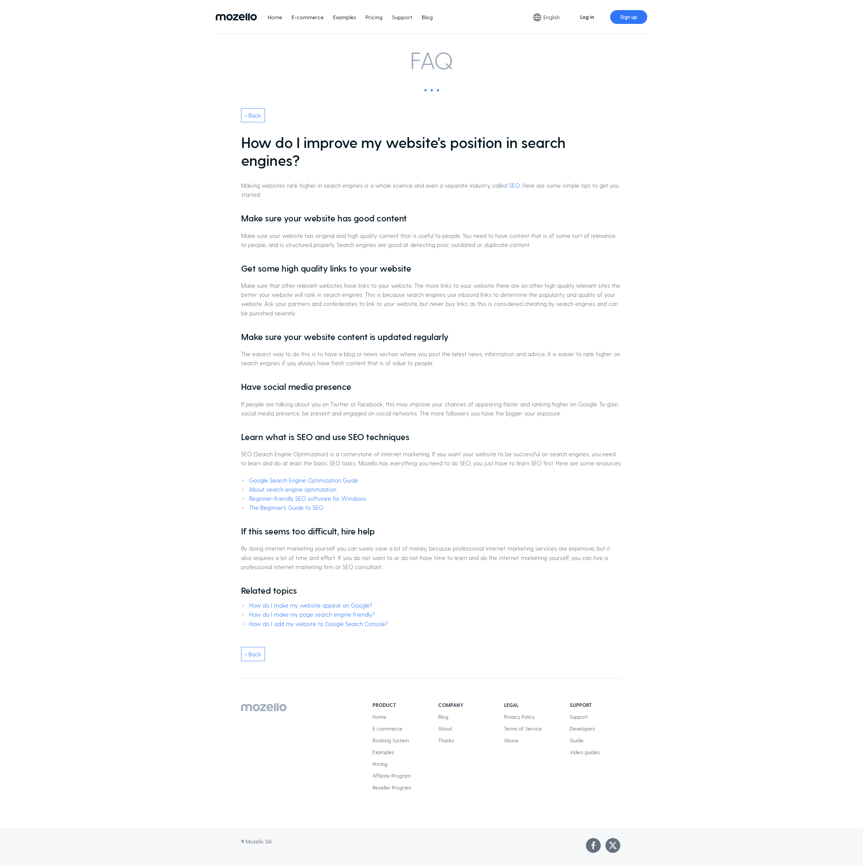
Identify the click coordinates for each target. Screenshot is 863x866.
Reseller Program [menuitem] (392, 787)
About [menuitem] (445, 728)
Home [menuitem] (275, 17)
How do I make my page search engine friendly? (312, 614)
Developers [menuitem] (582, 728)
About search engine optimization (292, 489)
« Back (253, 115)
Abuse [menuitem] (511, 740)
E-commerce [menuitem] (308, 17)
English (551, 17)
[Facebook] (593, 845)
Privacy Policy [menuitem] (519, 717)
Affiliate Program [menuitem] (392, 776)
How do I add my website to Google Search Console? (318, 623)
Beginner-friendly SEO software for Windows (307, 498)
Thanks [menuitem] (446, 740)
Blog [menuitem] (427, 17)
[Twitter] (612, 845)
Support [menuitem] (402, 17)
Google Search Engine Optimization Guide (303, 480)
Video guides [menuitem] (585, 752)
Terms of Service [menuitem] (523, 728)
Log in (587, 17)
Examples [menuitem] (344, 17)
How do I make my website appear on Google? (310, 605)
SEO (514, 185)
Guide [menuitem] (577, 740)
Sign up (628, 17)
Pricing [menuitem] (374, 17)
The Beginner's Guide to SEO (286, 507)
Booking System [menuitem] (391, 740)
